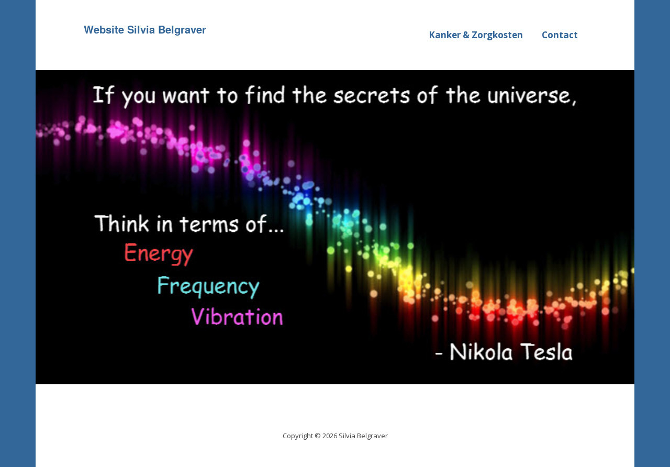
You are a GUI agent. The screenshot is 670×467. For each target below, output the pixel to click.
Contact (560, 35)
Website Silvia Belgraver (145, 29)
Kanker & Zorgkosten (476, 35)
